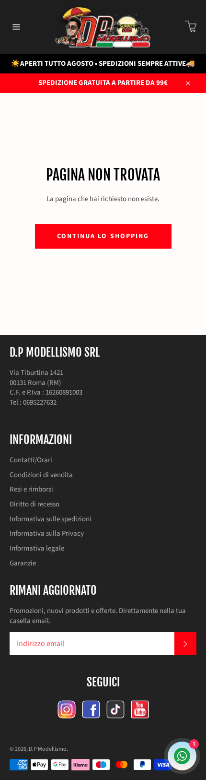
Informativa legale (37, 548)
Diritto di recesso (34, 504)
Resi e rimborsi (31, 489)
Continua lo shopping (103, 236)
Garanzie (23, 563)
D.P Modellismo (48, 749)
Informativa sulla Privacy (47, 533)
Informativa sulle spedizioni (51, 519)
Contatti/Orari (31, 460)
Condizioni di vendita (41, 475)
